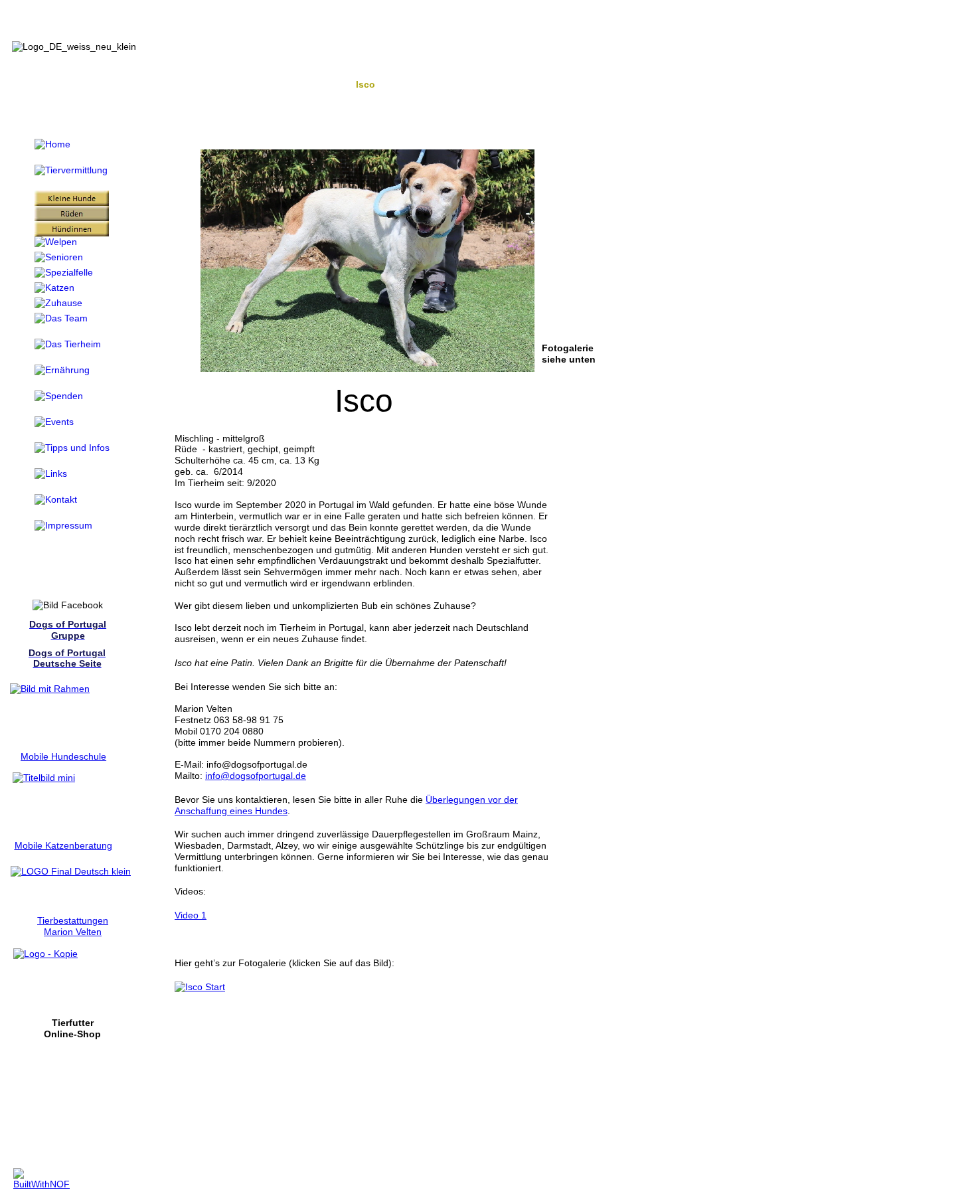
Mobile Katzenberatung (63, 845)
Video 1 (190, 915)
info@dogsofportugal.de (255, 775)
